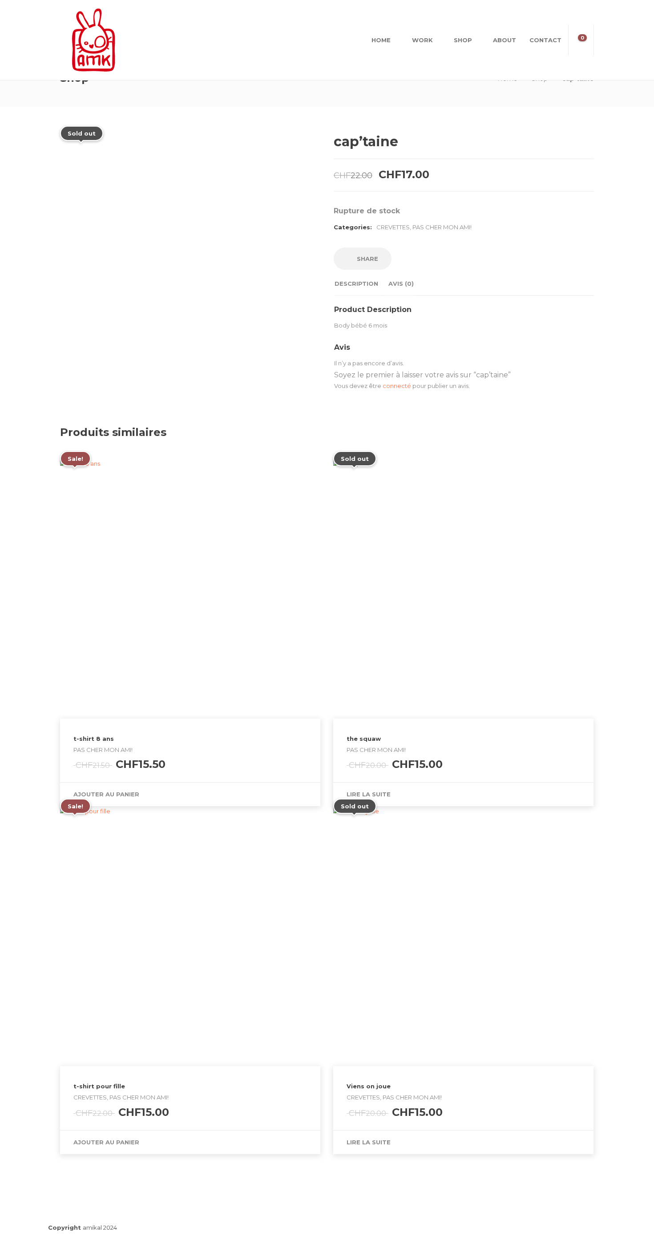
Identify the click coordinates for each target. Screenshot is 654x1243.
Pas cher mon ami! (442, 227)
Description (356, 283)
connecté (397, 385)
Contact (545, 40)
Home (381, 40)
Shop (463, 40)
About (504, 40)
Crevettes (393, 227)
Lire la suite (369, 794)
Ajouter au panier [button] (106, 794)
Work (422, 40)
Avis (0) (401, 283)
